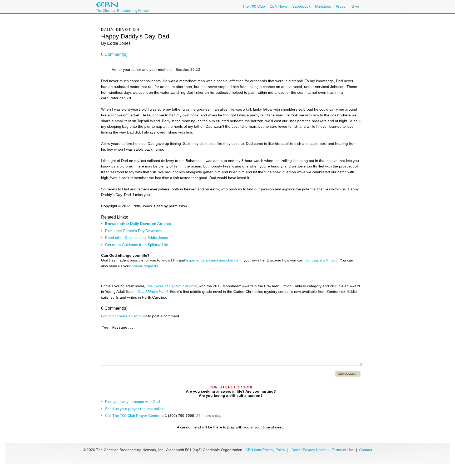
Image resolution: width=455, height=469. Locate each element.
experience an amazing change (212, 260)
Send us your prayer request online (134, 409)
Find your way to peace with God (132, 401)
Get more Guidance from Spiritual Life (136, 245)
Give (355, 6)
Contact (365, 450)
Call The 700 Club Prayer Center (132, 415)
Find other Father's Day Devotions (133, 231)
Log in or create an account (124, 316)
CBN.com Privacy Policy (265, 450)
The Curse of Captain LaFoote (171, 286)
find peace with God (321, 260)
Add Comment (348, 373)
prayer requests (145, 266)
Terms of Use (343, 450)
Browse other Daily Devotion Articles (138, 223)
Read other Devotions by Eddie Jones (136, 237)
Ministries (323, 6)
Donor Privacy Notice (309, 450)
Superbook (301, 6)
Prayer (341, 6)
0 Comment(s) (114, 54)
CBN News (279, 6)
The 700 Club (253, 6)
